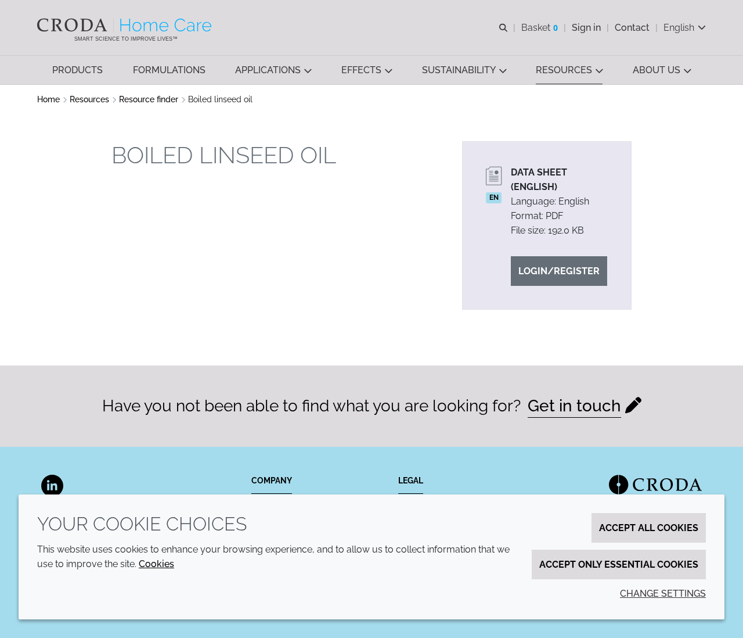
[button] (77, 70)
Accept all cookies (648, 527)
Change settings (663, 593)
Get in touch (574, 405)
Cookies (156, 563)
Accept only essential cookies (618, 564)
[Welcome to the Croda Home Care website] (125, 25)
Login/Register (559, 271)
